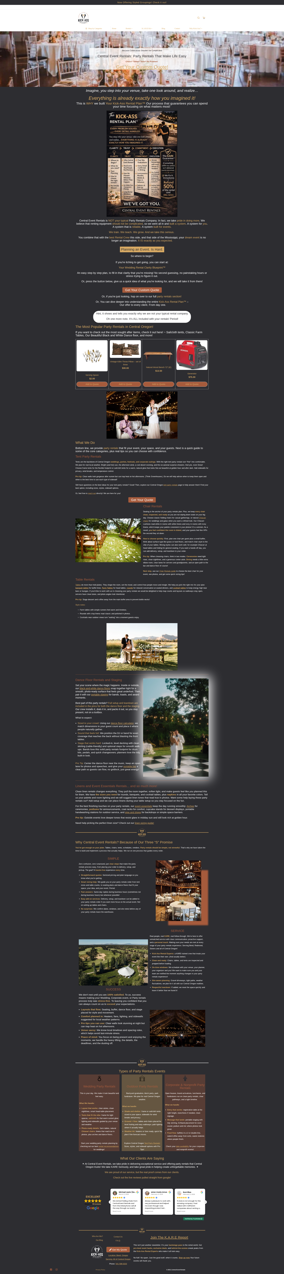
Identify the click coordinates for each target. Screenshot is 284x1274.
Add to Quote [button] (92, 384)
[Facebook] (51, 1269)
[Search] (198, 18)
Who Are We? (97, 1236)
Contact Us (118, 1237)
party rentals (110, 448)
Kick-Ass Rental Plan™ (172, 301)
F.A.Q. (118, 1241)
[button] (205, 1202)
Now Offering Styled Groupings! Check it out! (142, 2)
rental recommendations (109, 1146)
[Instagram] (56, 1269)
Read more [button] (117, 1211)
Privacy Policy (100, 1269)
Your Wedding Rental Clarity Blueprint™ (142, 267)
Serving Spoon (92, 375)
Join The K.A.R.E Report (169, 1237)
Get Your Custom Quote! (142, 67)
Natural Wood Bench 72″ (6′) (158, 367)
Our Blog (99, 1240)
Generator (191, 374)
